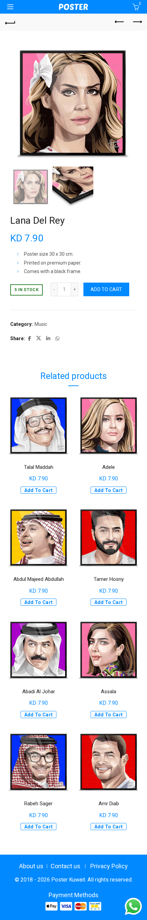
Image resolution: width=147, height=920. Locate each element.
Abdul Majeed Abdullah (38, 579)
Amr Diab (108, 803)
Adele (108, 467)
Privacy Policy (109, 866)
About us (31, 866)
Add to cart (106, 289)
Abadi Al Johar (38, 691)
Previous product (119, 22)
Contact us (65, 866)
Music (41, 324)
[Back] (10, 22)
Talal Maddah (38, 467)
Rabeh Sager (38, 803)
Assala (108, 691)
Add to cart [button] (38, 490)
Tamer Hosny (109, 579)
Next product (136, 22)
